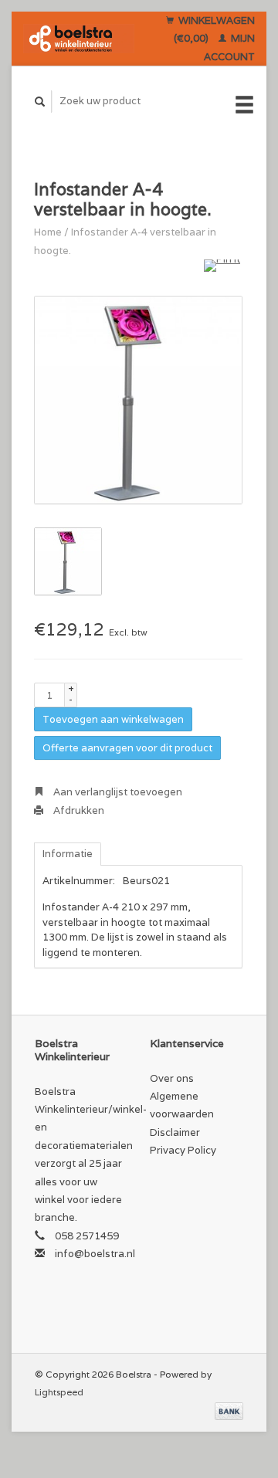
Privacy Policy (183, 1150)
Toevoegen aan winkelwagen (113, 719)
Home (48, 232)
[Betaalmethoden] (229, 1410)
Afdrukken (77, 810)
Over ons (172, 1078)
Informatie (67, 853)
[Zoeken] (40, 101)
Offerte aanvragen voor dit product (127, 747)
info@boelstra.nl (95, 1253)
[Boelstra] (78, 38)
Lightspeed (59, 1392)
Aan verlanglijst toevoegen (116, 791)
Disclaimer (175, 1132)
